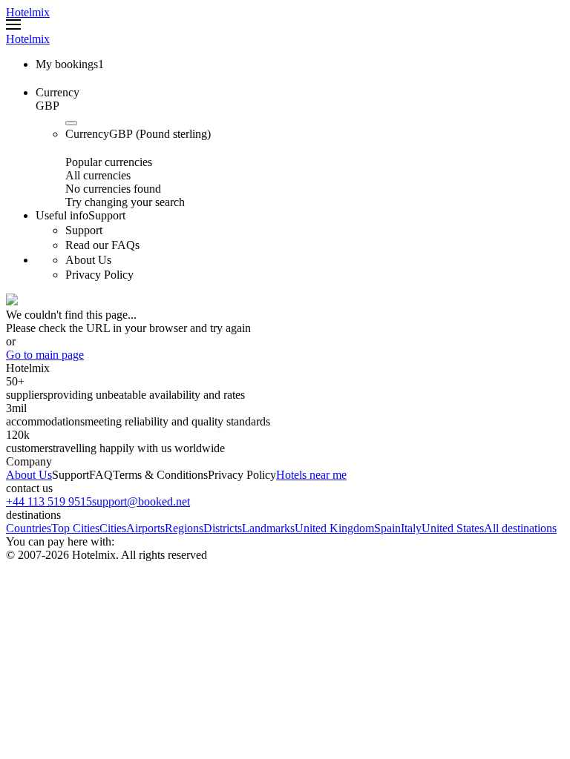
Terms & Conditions (160, 474)
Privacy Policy (242, 474)
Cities (112, 528)
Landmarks (268, 528)
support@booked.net (141, 501)
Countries (28, 528)
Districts (222, 528)
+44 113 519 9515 (49, 501)
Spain (387, 528)
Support (70, 474)
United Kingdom (334, 528)
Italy (411, 528)
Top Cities (75, 528)
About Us (29, 474)
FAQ (101, 474)
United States (453, 528)
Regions (184, 528)
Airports (145, 528)
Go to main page (45, 354)
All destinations (520, 528)
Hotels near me (311, 474)
